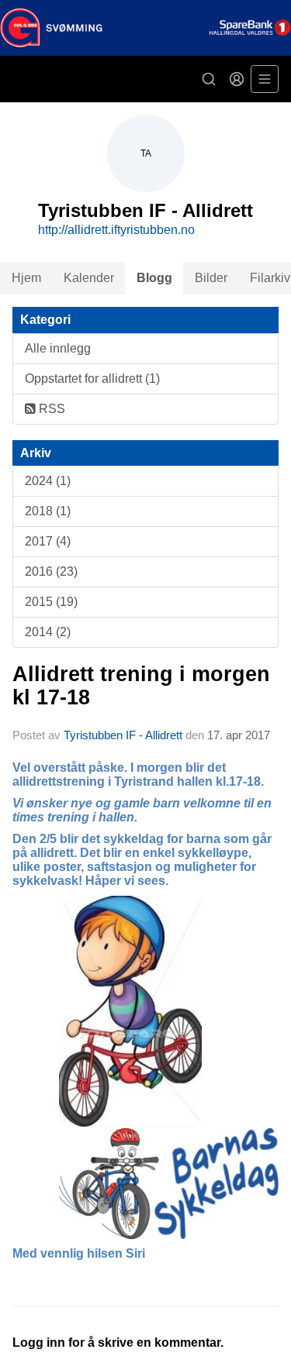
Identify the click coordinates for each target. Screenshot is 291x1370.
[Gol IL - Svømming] (145, 28)
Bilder (211, 277)
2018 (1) (48, 511)
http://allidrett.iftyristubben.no (116, 229)
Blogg (154, 277)
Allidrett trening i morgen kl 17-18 (141, 685)
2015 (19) (51, 601)
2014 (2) (48, 632)
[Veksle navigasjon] (265, 79)
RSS (50, 408)
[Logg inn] (237, 79)
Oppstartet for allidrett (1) (92, 378)
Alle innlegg (58, 348)
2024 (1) (48, 480)
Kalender (89, 277)
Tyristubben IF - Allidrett (123, 735)
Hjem (26, 277)
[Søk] (209, 79)
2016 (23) (51, 571)
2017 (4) (48, 541)
